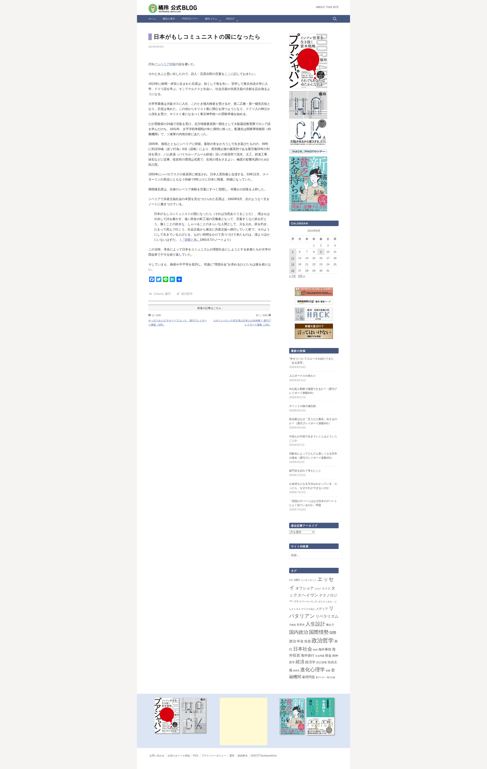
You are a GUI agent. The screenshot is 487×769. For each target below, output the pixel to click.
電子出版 (331, 677)
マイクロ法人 (308, 609)
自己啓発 (321, 662)
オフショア (304, 588)
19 (292, 264)
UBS (297, 580)
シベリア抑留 (166, 64)
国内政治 (298, 632)
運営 (231, 755)
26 (292, 270)
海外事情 (324, 649)
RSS (195, 755)
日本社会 (302, 648)
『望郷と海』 (190, 239)
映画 (315, 649)
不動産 (292, 625)
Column (158, 293)
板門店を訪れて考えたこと (305, 470)
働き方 (330, 624)
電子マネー (321, 677)
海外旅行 (307, 655)
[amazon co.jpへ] (308, 118)
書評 (168, 293)
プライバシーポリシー (213, 755)
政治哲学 (187, 293)
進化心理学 (312, 669)
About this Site (327, 7)
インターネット (309, 580)
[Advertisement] (243, 721)
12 (292, 258)
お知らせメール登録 (179, 755)
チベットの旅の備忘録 (302, 406)
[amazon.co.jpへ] (308, 60)
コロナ (317, 588)
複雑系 (296, 670)
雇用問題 (308, 677)
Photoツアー (190, 18)
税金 (328, 655)
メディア (322, 608)
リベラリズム (327, 616)
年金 (300, 641)
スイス (326, 588)
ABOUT (230, 18)
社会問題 (319, 656)
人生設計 (315, 624)
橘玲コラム (211, 18)
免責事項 (242, 755)
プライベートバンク (306, 601)
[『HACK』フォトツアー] (308, 151)
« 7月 (292, 276)
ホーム (152, 18)
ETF (291, 580)
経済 (300, 661)
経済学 (310, 662)
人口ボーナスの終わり (302, 375)
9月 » (301, 276)
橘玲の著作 (169, 18)
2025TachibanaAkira (264, 755)
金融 (328, 670)
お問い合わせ (157, 755)
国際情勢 (319, 632)
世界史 (301, 624)
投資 (307, 641)
